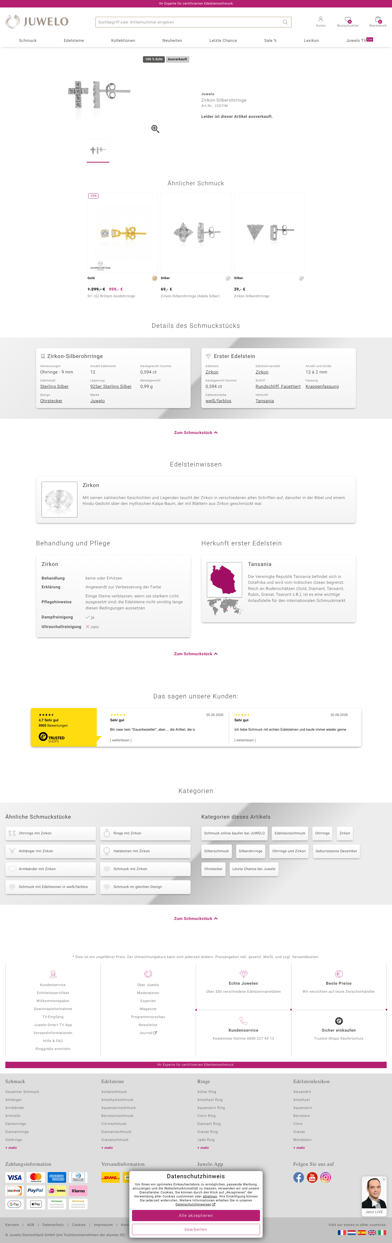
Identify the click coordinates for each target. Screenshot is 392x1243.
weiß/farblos (218, 401)
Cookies (79, 1225)
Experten (148, 1001)
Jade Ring (206, 1140)
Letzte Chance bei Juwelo (254, 869)
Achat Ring (206, 1092)
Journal (146, 1033)
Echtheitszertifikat (53, 993)
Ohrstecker (51, 401)
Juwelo (97, 401)
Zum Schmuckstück (193, 433)
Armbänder (15, 1108)
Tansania (265, 401)
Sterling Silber (54, 386)
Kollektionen (123, 41)
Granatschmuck (115, 1140)
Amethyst (301, 1100)
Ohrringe (322, 833)
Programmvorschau (148, 1017)
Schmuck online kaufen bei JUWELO (234, 833)
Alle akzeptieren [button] (196, 1216)
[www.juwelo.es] (362, 1232)
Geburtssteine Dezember (336, 851)
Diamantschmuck (116, 1132)
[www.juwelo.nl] (352, 1232)
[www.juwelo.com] (372, 1232)
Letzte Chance (223, 41)
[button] (320, 22)
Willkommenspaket (53, 1001)
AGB (30, 1225)
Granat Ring (207, 1132)
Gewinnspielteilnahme (53, 1009)
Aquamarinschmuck (118, 1108)
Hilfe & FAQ (53, 1041)
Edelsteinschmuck (290, 833)
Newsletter (148, 1025)
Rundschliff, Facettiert (278, 386)
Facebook (298, 1177)
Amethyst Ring (210, 1100)
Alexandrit (302, 1092)
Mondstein (302, 1140)
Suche (286, 22)
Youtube (312, 1177)
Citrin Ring (206, 1116)
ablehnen (210, 1196)
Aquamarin (302, 1108)
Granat (299, 1132)
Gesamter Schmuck (22, 1092)
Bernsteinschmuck (117, 1116)
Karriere (12, 1225)
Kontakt (127, 1225)
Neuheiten (172, 41)
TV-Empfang (53, 1017)
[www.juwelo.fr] (342, 1232)
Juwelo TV (359, 41)
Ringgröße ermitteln (53, 1049)
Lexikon (311, 41)
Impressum (103, 1225)
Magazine (148, 1009)
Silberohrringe (250, 851)
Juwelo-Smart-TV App (53, 1025)
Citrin (298, 1124)
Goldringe (13, 1140)
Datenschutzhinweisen (193, 1204)
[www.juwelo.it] (382, 1232)
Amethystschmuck (117, 1100)
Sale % (270, 41)
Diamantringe (17, 1132)
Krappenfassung (322, 386)
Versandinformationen (53, 1033)
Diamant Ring (209, 1124)
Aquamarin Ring (211, 1108)
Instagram (325, 1177)
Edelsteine (74, 41)
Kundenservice (53, 985)
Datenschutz (53, 1225)
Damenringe (15, 1124)
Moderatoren (148, 993)
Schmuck (28, 41)
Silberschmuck (216, 851)
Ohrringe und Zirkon (289, 851)
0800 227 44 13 (260, 1038)
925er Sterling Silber (111, 386)
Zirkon (212, 372)
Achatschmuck (114, 1092)
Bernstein (301, 1116)
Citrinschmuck (113, 1124)
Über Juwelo (148, 985)
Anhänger (13, 1100)
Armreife (13, 1116)
